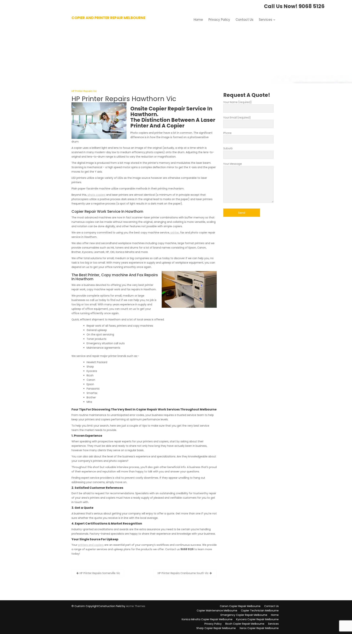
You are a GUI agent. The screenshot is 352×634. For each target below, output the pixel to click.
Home (198, 19)
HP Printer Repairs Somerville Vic (100, 573)
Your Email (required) (237, 117)
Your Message (232, 164)
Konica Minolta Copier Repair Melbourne (207, 619)
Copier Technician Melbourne (260, 610)
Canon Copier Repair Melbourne (240, 606)
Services (265, 19)
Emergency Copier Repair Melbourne (244, 615)
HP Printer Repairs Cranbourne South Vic (183, 573)
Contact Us (244, 19)
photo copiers (96, 195)
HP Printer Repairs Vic (84, 91)
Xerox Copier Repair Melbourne (259, 628)
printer (174, 232)
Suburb (228, 148)
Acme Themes (135, 606)
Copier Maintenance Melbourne (217, 610)
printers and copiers (91, 545)
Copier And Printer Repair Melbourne (108, 17)
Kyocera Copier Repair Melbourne (257, 619)
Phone (227, 133)
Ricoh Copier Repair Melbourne (244, 624)
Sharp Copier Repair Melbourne (216, 628)
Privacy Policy (219, 19)
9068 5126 (311, 6)
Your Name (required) (237, 102)
